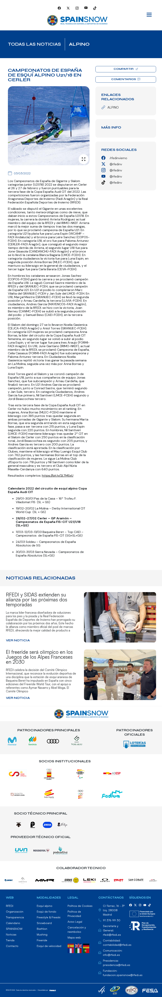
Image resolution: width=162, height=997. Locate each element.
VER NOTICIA (18, 640)
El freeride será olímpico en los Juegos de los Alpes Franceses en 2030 (39, 657)
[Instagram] (77, 8)
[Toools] (52, 990)
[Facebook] (59, 8)
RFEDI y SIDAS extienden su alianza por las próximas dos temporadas (36, 600)
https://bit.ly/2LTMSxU (57, 475)
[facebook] (130, 905)
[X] (68, 8)
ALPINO (79, 44)
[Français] (71, 950)
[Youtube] (86, 8)
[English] (79, 945)
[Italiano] (79, 950)
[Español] (71, 945)
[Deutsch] (87, 945)
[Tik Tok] (95, 8)
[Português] (87, 950)
